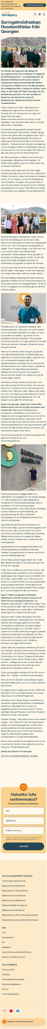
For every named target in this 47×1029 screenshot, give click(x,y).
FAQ (4, 933)
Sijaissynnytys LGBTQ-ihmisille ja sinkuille (20, 915)
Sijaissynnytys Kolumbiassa (14, 896)
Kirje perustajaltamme (11, 984)
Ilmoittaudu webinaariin (34, 5)
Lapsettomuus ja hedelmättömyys (16, 952)
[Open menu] (44, 14)
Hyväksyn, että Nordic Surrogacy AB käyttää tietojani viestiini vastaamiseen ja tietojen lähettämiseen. (24, 838)
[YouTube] (11, 1011)
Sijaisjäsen (6, 947)
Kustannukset (8, 937)
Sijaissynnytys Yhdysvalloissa (15, 891)
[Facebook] (17, 1011)
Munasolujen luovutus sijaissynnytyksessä (20, 920)
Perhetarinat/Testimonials (13, 979)
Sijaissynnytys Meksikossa (13, 900)
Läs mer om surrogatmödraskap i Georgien (19, 756)
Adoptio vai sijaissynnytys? (13, 957)
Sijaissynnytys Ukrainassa (13, 910)
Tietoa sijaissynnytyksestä (13, 881)
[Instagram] (4, 1011)
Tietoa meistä (8, 970)
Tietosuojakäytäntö (10, 994)
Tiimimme (6, 975)
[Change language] (40, 14)
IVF (3, 942)
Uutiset (5, 989)
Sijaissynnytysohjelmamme (13, 886)
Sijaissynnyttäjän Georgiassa (14, 905)
